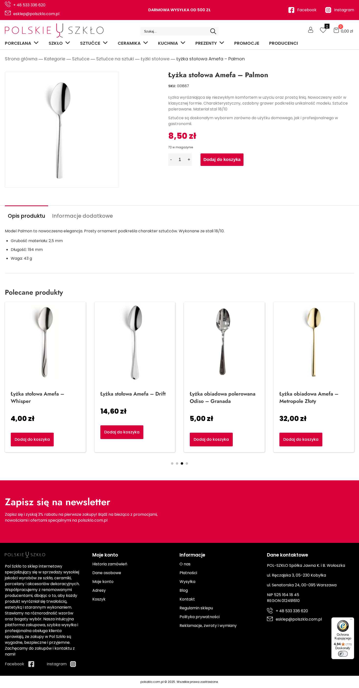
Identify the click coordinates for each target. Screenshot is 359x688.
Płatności (188, 573)
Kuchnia (168, 43)
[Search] (213, 31)
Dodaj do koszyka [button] (211, 439)
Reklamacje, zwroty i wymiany (208, 625)
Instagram (344, 10)
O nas (185, 564)
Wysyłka (187, 581)
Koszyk (99, 599)
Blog (184, 590)
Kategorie (54, 59)
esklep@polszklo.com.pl (36, 14)
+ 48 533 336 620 (29, 5)
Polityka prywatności (200, 617)
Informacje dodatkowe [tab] (82, 215)
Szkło (56, 43)
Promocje (246, 43)
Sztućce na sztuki (115, 59)
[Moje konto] (311, 30)
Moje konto (103, 581)
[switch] (343, 654)
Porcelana (18, 43)
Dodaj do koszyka (222, 159)
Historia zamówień (109, 564)
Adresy (99, 590)
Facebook (307, 10)
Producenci (283, 43)
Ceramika (129, 43)
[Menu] (351, 620)
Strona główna (21, 59)
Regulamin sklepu (196, 608)
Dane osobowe (106, 573)
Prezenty (206, 43)
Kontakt (187, 599)
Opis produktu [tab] (26, 215)
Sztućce (90, 43)
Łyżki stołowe (155, 59)
